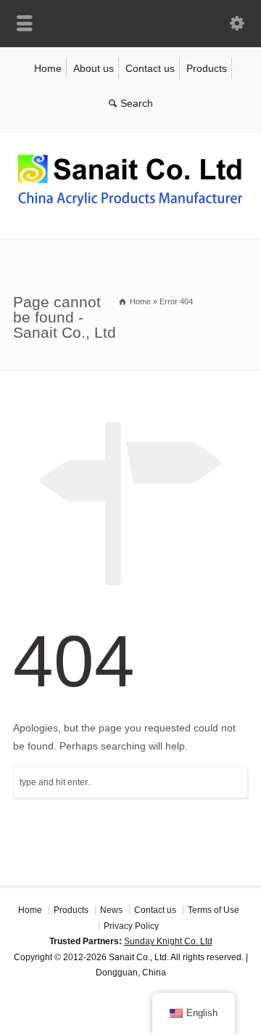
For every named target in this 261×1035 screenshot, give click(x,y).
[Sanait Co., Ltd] (130, 208)
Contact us (150, 68)
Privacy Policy (131, 926)
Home (48, 68)
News (111, 910)
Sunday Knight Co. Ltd (168, 941)
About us (93, 68)
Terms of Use (213, 910)
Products (206, 68)
